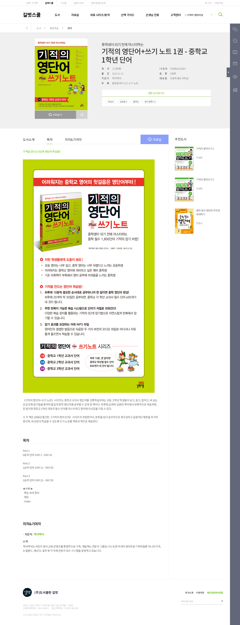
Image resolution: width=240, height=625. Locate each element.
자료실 (75, 15)
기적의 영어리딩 (194, 15)
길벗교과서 (79, 3)
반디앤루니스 (150, 101)
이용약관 (200, 592)
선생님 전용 (152, 15)
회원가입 (219, 3)
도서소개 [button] (28, 139)
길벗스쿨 (49, 3)
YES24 (111, 101)
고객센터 (175, 15)
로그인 (208, 3)
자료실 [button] (157, 139)
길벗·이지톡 (32, 3)
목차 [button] (50, 139)
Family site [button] (187, 601)
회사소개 (189, 592)
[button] (81, 115)
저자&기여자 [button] (73, 139)
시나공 (63, 3)
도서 (57, 15)
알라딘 (136, 101)
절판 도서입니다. (156, 93)
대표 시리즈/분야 (100, 15)
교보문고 (123, 101)
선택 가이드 (127, 15)
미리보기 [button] (57, 115)
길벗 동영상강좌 (98, 3)
